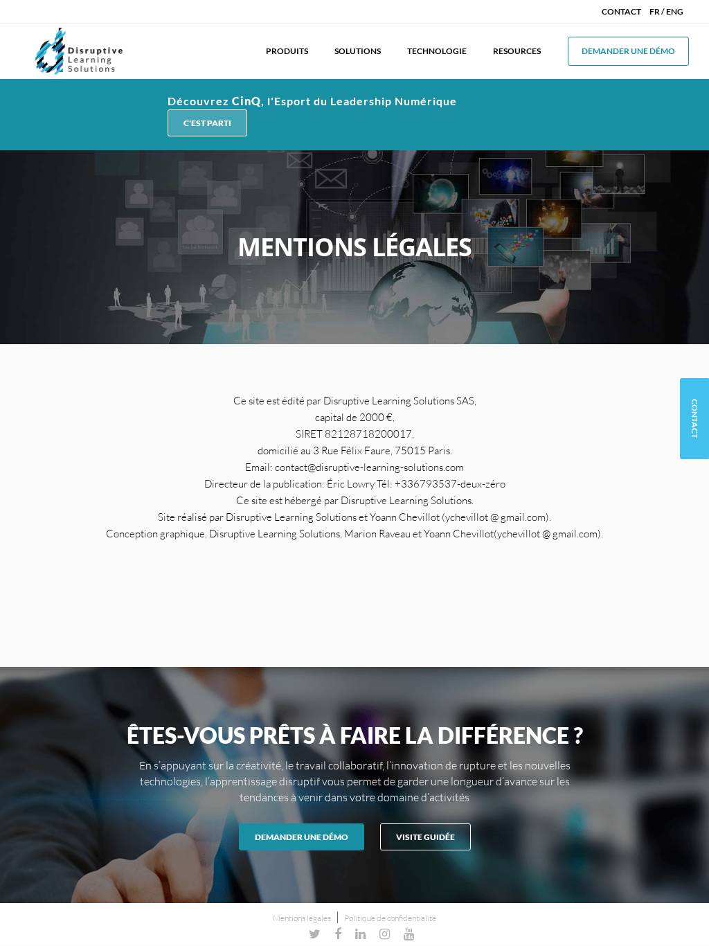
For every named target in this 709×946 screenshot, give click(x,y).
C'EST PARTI (207, 123)
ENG (674, 11)
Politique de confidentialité (390, 918)
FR (654, 11)
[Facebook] (337, 933)
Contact (621, 11)
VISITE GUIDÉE (425, 837)
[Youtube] (409, 933)
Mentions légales (302, 918)
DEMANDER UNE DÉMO (301, 837)
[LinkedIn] (360, 933)
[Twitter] (315, 933)
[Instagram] (384, 933)
